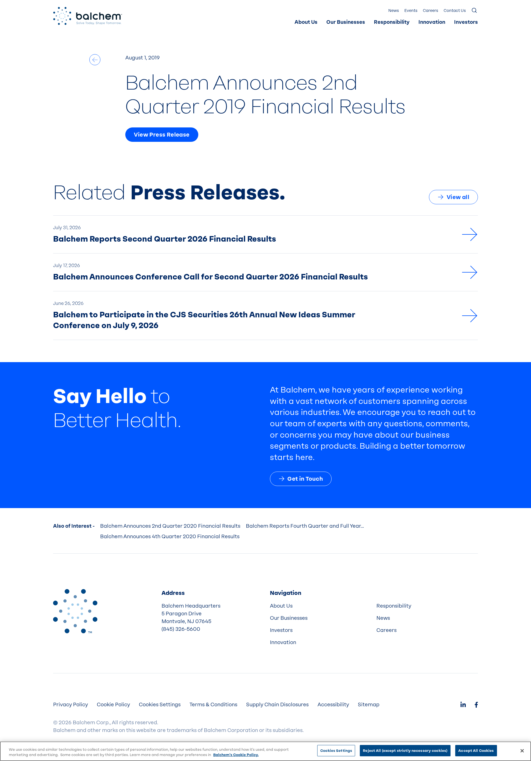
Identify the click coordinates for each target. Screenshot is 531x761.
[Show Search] (474, 10)
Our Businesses (345, 22)
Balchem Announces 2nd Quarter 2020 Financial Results (170, 526)
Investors (466, 22)
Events (410, 10)
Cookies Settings (336, 751)
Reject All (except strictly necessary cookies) (405, 751)
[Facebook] (476, 705)
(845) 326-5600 (181, 629)
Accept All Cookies (476, 751)
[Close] (522, 751)
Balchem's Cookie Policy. (236, 755)
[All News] (94, 59)
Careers (430, 10)
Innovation (431, 22)
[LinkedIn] (463, 705)
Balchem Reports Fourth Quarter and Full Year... (305, 526)
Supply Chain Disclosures (277, 705)
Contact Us (455, 10)
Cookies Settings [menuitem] (160, 705)
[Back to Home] (75, 611)
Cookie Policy (113, 705)
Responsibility (392, 22)
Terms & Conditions (213, 705)
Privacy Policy (70, 705)
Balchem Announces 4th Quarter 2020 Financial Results (170, 537)
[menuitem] (306, 22)
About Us (306, 22)
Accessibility (333, 705)
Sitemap (368, 705)
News (393, 10)
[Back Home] (87, 16)
